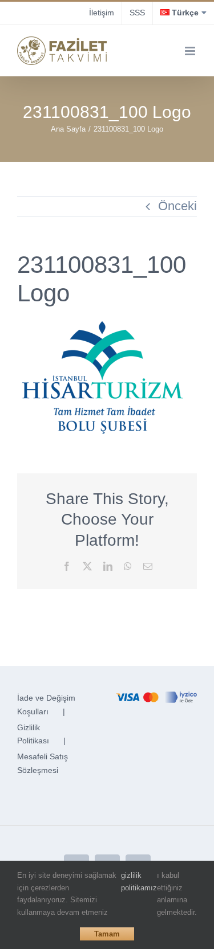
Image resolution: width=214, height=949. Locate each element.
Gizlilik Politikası (33, 734)
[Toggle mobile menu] (191, 51)
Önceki (177, 206)
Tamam (107, 934)
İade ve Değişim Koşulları (46, 704)
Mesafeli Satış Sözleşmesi (42, 763)
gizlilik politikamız (139, 881)
